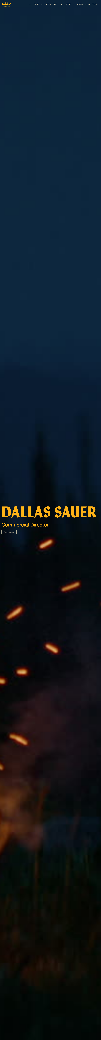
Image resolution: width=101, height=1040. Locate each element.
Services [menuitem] (57, 4)
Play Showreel (9, 532)
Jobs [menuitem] (87, 4)
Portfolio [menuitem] (34, 4)
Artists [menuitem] (45, 4)
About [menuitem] (68, 4)
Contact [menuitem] (96, 4)
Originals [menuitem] (78, 4)
